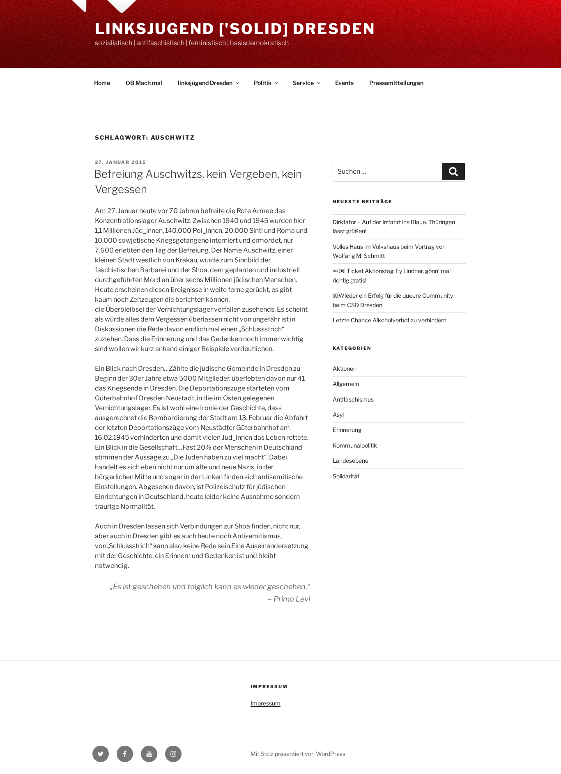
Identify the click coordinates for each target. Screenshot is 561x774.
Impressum (265, 703)
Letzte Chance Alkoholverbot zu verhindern (389, 320)
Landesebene (350, 460)
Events (344, 82)
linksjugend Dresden (205, 82)
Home (102, 82)
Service (303, 82)
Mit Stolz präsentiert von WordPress (298, 753)
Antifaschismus (353, 399)
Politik (262, 82)
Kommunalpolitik (355, 445)
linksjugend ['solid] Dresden (235, 29)
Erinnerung (347, 429)
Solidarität (346, 476)
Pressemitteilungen (396, 82)
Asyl (338, 414)
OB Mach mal (144, 82)
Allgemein (346, 383)
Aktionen (344, 368)
